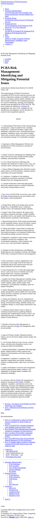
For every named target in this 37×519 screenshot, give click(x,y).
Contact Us (8, 449)
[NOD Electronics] (18, 3)
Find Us (7, 499)
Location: (8, 59)
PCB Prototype (14, 475)
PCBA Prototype (14, 477)
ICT (10, 481)
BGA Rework (13, 484)
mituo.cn (31, 517)
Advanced (8, 486)
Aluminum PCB (14, 492)
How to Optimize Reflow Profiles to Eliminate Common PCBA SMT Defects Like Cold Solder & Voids (20, 444)
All (6, 12)
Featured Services (10, 473)
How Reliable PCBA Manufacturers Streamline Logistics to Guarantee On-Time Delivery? (20, 430)
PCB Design (13, 479)
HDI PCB (12, 488)
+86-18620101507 (12, 451)
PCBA (24, 106)
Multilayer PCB (14, 494)
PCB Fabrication (14, 464)
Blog (6, 62)
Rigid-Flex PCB (14, 495)
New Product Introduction (17, 468)
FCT (10, 482)
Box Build (12, 471)
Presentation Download (13, 457)
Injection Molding (15, 469)
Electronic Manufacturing (13, 462)
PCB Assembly (14, 466)
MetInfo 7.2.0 (13, 517)
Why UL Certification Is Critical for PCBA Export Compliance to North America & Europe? (19, 422)
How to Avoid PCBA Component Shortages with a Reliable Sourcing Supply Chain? (19, 426)
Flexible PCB (13, 490)
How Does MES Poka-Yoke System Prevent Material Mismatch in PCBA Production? (19, 439)
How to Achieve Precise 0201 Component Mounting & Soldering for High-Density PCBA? (18, 434)
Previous (20, 405)
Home (7, 9)
